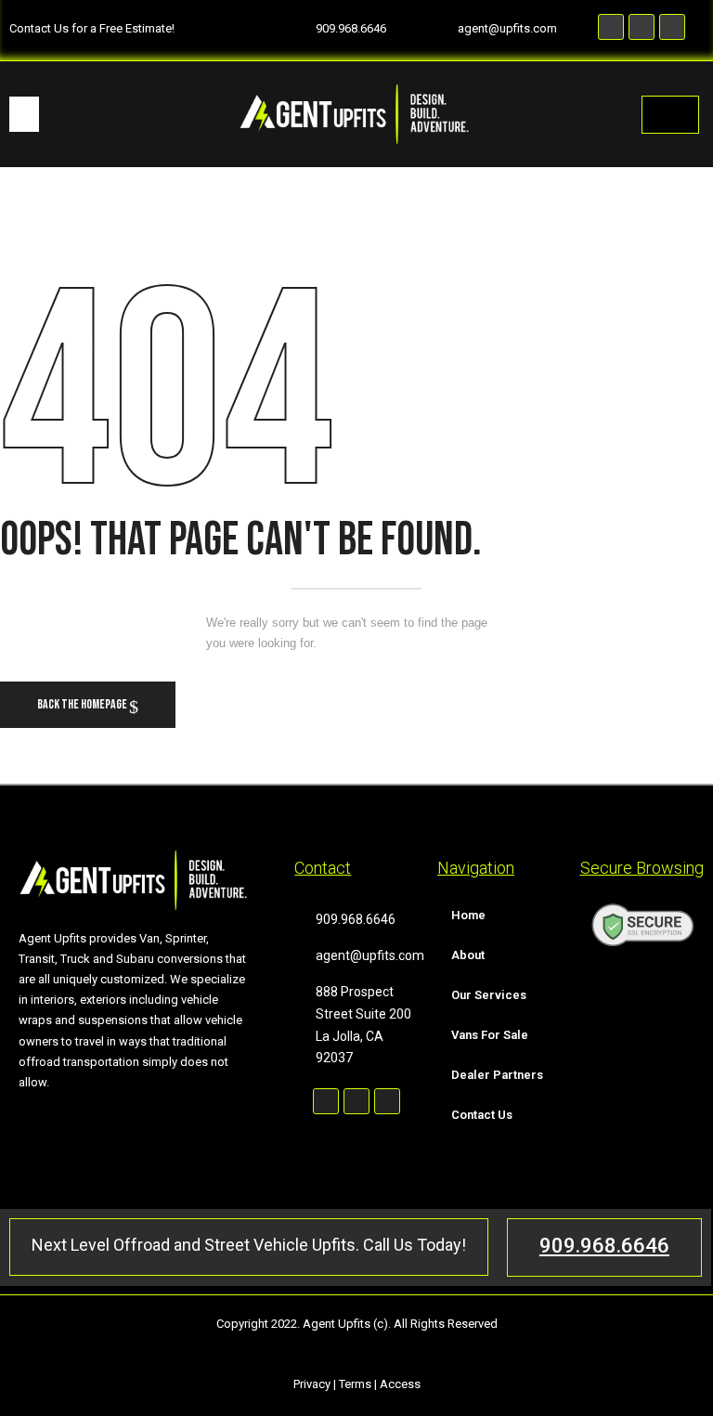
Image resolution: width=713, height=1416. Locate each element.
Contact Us (481, 1115)
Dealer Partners (497, 1075)
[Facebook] (611, 27)
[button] (24, 114)
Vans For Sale (489, 1035)
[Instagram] (642, 27)
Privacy (312, 1384)
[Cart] (670, 115)
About (468, 955)
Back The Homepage (83, 704)
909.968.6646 (604, 1245)
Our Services (488, 995)
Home (468, 915)
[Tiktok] (672, 27)
